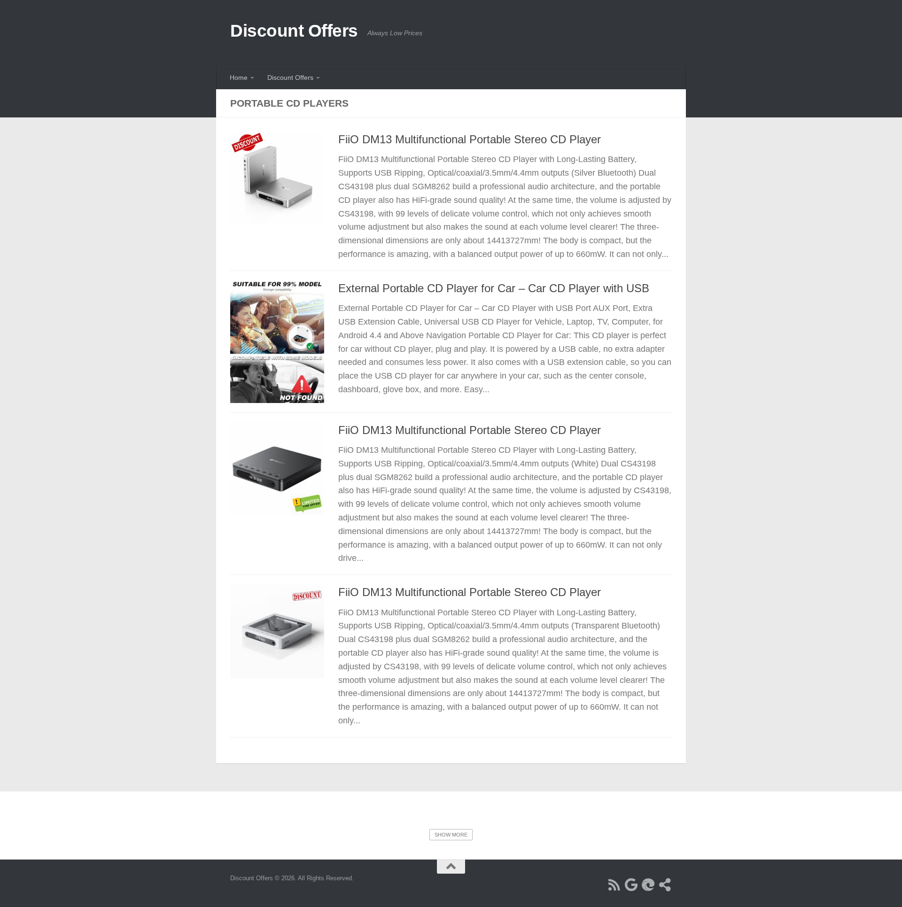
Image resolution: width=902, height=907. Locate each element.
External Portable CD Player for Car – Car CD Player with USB (493, 288)
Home (239, 77)
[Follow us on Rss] (614, 884)
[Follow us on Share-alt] (665, 884)
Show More (451, 834)
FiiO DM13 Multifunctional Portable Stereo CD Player (469, 139)
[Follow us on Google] (631, 884)
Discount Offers (294, 30)
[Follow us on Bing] (648, 884)
